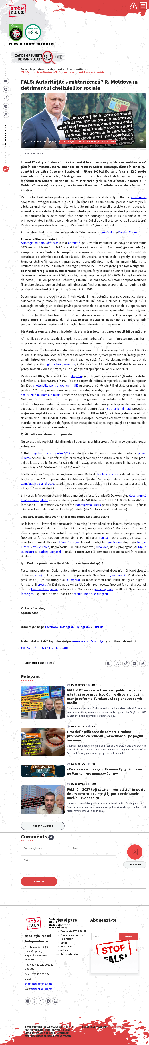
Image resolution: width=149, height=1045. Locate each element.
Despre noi (66, 946)
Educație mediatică (71, 935)
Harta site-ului (69, 954)
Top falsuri (66, 938)
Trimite (39, 881)
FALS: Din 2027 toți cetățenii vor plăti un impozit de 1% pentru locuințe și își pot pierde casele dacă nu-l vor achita (106, 793)
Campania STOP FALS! (73, 931)
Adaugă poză (134, 864)
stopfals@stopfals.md (38, 983)
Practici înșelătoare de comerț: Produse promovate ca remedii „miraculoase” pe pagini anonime (105, 736)
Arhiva (64, 950)
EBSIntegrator (116, 1027)
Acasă (24, 69)
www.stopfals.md (42, 989)
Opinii (63, 942)
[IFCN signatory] (16, 33)
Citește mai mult (42, 826)
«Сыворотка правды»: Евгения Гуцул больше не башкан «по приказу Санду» (104, 771)
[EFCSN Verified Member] (33, 33)
